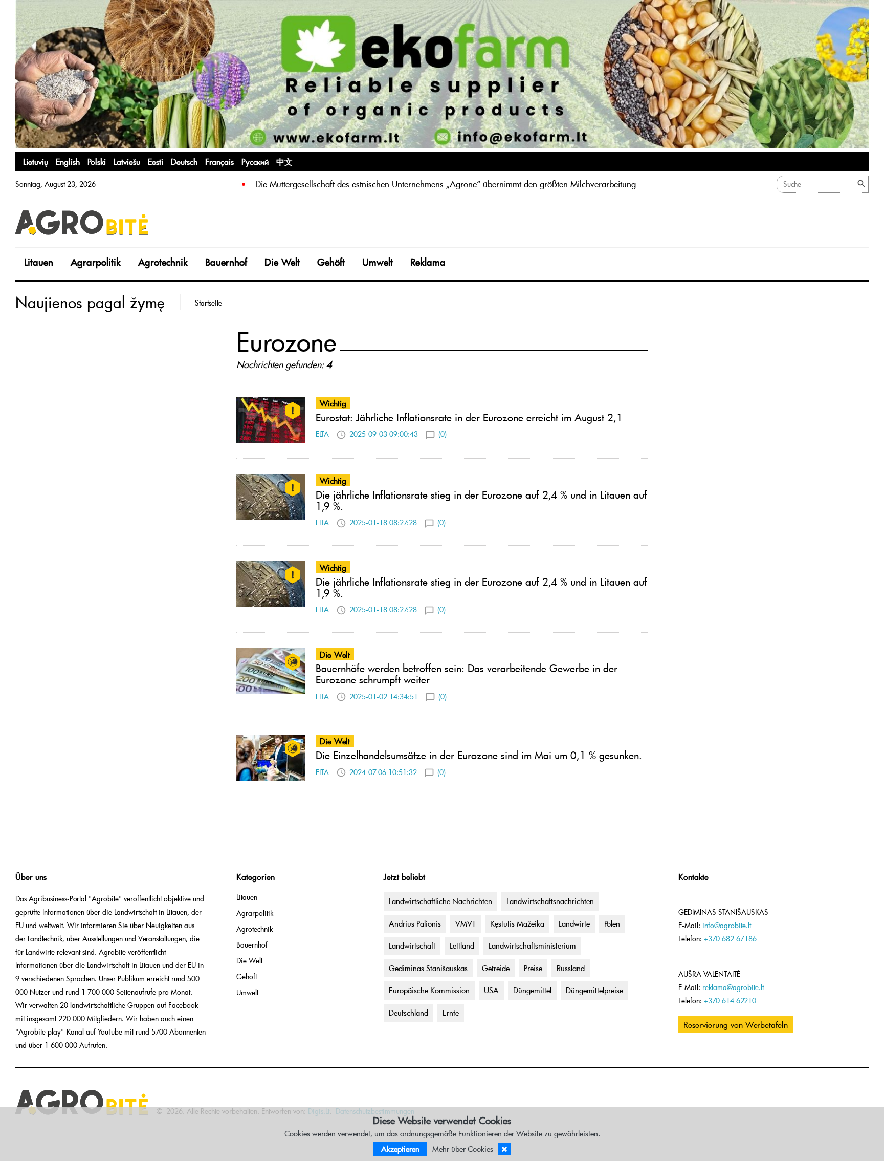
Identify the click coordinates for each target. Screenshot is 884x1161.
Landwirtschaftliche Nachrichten (440, 901)
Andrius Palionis (415, 923)
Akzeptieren (400, 1149)
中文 (284, 161)
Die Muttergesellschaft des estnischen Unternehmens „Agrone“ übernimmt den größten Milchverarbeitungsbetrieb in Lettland (479, 184)
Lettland (462, 945)
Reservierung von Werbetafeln (735, 1024)
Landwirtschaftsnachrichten (550, 901)
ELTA (322, 434)
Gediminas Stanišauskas (428, 968)
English (68, 161)
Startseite (208, 303)
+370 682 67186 (730, 938)
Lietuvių (35, 161)
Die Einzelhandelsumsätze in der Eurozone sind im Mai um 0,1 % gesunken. (479, 755)
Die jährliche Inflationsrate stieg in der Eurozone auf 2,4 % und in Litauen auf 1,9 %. (481, 500)
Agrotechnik (163, 261)
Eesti (155, 161)
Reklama (428, 261)
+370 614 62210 (730, 1000)
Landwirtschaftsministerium (532, 945)
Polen (612, 923)
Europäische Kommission (429, 990)
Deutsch (184, 161)
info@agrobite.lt (726, 925)
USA (491, 990)
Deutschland (408, 1012)
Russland (571, 968)
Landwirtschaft (412, 945)
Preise (533, 968)
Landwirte (574, 923)
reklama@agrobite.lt (733, 987)
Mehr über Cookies (462, 1148)
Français (219, 161)
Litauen (38, 261)
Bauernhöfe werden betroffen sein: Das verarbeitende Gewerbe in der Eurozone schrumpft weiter (466, 673)
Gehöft (331, 261)
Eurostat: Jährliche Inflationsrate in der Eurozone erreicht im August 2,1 (469, 417)
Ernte (451, 1012)
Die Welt (282, 261)
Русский (255, 161)
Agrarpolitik (96, 261)
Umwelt (377, 261)
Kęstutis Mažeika (517, 923)
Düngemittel (532, 990)
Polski (96, 161)
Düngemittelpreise (594, 990)
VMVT (465, 923)
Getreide (496, 968)
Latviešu (127, 161)
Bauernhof (226, 261)
